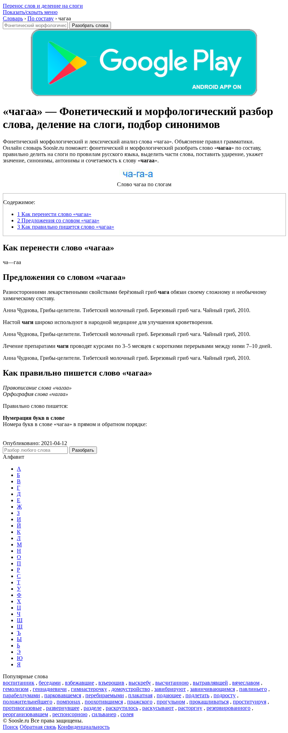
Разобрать (83, 450)
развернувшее (62, 708)
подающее (169, 695)
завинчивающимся (212, 689)
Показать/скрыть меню (30, 12)
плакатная (140, 695)
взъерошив (111, 683)
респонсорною (69, 714)
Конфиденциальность (84, 727)
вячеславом (246, 683)
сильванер (104, 714)
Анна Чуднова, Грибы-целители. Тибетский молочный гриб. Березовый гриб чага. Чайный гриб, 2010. (126, 310)
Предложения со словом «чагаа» (58, 220)
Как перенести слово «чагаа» (54, 214)
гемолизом (15, 689)
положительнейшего (27, 702)
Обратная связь (38, 727)
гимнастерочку (89, 689)
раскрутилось (122, 708)
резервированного (228, 708)
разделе (93, 708)
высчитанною (172, 683)
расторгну (190, 708)
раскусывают (158, 708)
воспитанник (18, 683)
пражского (139, 702)
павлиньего (253, 689)
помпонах (68, 702)
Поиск (10, 727)
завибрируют (170, 689)
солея (126, 714)
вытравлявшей (210, 683)
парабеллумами (21, 695)
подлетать (197, 695)
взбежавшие (79, 683)
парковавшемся (62, 695)
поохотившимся (104, 702)
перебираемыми (104, 695)
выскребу (140, 683)
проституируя (249, 702)
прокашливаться (209, 702)
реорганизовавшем (25, 714)
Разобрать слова (90, 25)
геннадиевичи (50, 689)
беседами (50, 683)
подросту (225, 695)
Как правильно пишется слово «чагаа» (65, 227)
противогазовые (22, 708)
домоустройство (130, 689)
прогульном (171, 702)
